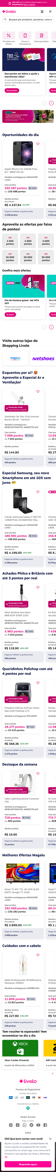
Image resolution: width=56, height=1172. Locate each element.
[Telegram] (31, 1125)
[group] (28, 3)
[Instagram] (10, 1125)
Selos (28, 1132)
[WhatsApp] (24, 1125)
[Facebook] (45, 1125)
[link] (9, 11)
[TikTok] (17, 1125)
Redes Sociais (28, 1116)
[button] (42, 11)
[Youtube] (38, 1125)
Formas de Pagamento (28, 1089)
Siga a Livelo (28, 1120)
